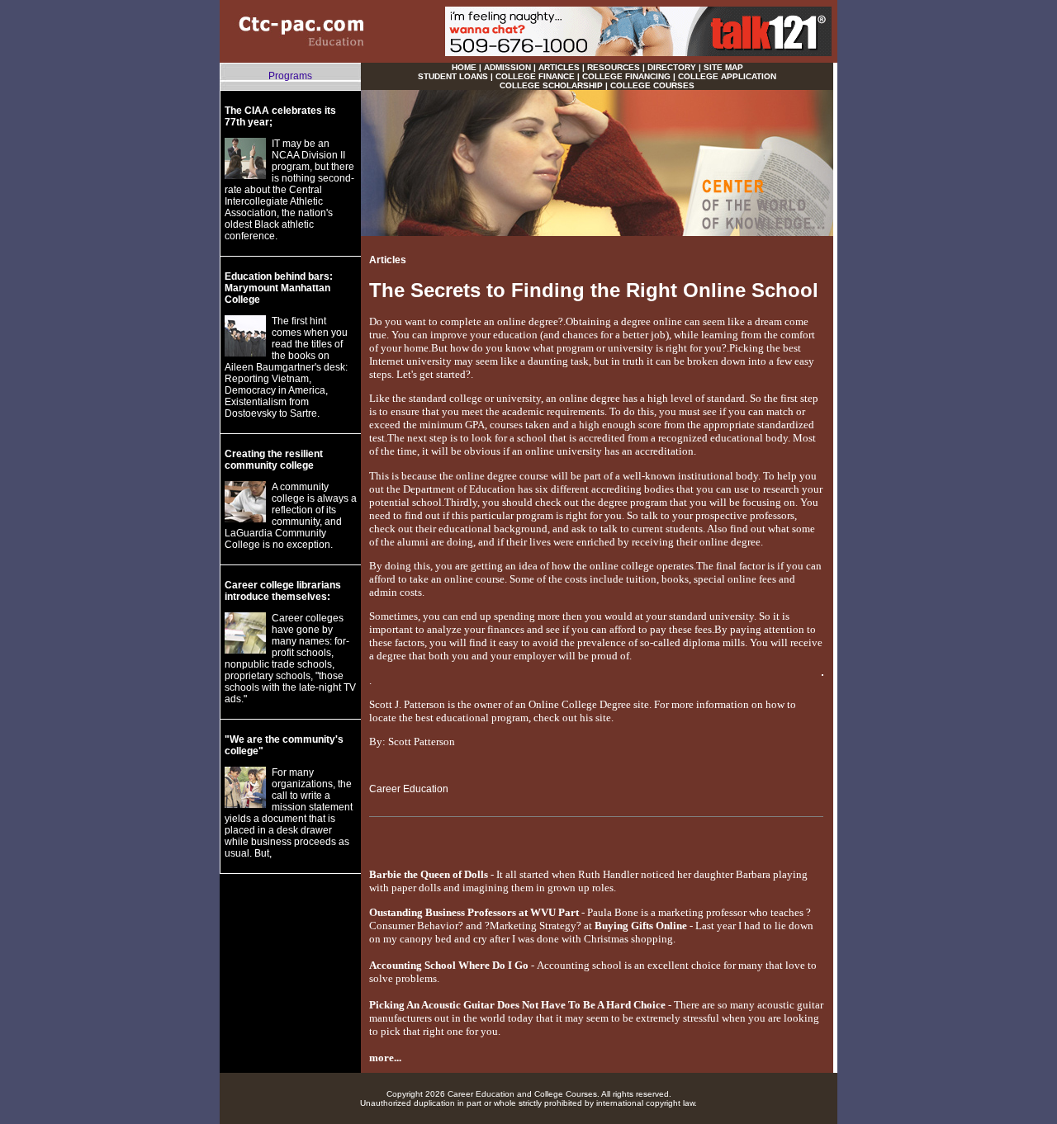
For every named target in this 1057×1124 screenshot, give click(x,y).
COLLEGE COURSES (652, 85)
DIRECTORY (671, 67)
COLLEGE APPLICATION (727, 76)
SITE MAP (723, 67)
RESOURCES (613, 67)
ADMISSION (507, 67)
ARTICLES (559, 67)
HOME (464, 67)
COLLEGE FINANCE (535, 76)
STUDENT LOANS (453, 76)
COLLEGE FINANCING (626, 76)
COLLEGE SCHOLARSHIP (551, 85)
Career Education (408, 789)
